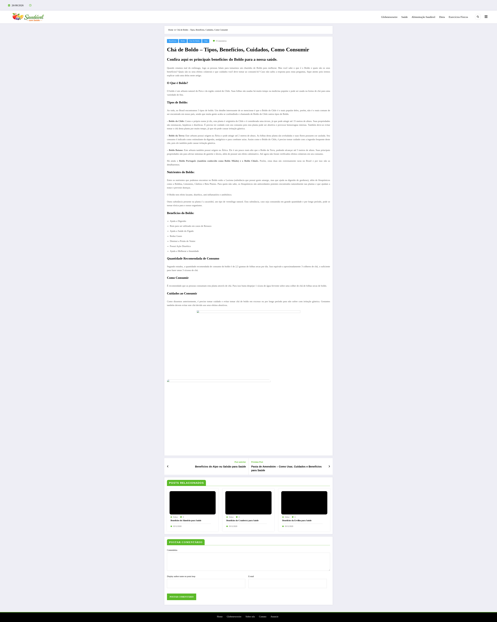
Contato (262, 616)
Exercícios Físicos (458, 17)
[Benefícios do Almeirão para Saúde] (193, 503)
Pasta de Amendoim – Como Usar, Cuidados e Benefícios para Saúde (286, 468)
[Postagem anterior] (168, 466)
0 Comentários (221, 41)
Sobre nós (250, 616)
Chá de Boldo (194, 41)
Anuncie (274, 616)
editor (175, 517)
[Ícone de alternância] (486, 17)
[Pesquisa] (478, 17)
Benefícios (172, 41)
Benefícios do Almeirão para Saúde (186, 520)
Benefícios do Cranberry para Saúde (242, 520)
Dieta (442, 17)
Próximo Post (257, 462)
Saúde (404, 17)
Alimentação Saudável (423, 17)
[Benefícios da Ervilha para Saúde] (304, 503)
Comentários (172, 550)
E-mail (251, 576)
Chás (205, 41)
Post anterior (240, 462)
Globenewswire (389, 17)
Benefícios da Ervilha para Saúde (297, 520)
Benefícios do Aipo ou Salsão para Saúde (220, 466)
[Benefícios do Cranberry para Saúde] (248, 503)
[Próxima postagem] (329, 466)
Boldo (183, 41)
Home (220, 616)
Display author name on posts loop (181, 576)
